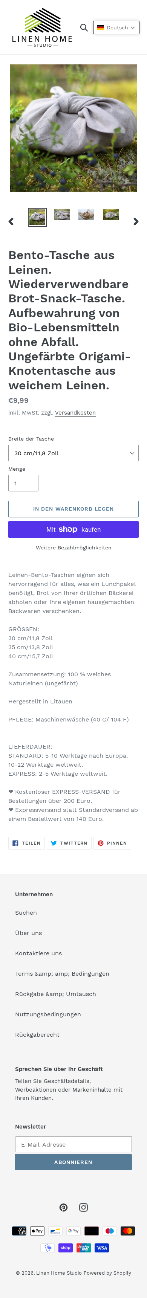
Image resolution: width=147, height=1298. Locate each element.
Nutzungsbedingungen (48, 1014)
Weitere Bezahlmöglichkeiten (74, 548)
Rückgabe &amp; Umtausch (55, 994)
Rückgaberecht (37, 1034)
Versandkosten (75, 412)
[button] (116, 27)
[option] (37, 217)
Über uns (28, 933)
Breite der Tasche (31, 439)
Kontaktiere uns (38, 953)
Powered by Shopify (107, 1273)
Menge (16, 469)
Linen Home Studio (59, 1273)
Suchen (26, 912)
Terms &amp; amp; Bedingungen (62, 973)
